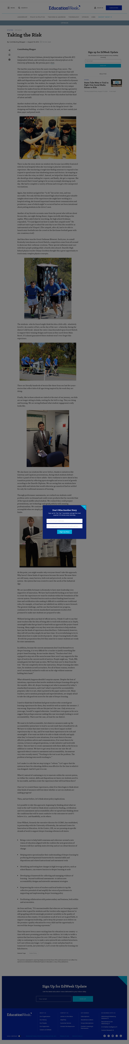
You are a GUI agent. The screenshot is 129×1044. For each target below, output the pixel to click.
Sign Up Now (65, 532)
